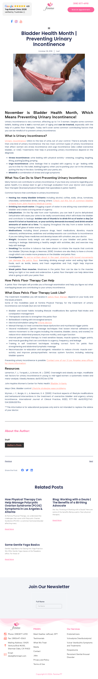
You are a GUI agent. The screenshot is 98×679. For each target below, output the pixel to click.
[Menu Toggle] (49, 28)
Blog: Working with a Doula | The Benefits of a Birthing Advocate (72, 503)
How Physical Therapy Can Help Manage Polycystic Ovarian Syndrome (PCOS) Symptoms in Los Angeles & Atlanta (23, 506)
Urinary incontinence (15, 141)
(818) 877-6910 (81, 3)
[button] (22, 470)
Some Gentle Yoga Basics (22, 545)
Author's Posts (14, 445)
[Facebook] (12, 22)
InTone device (45, 322)
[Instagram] (16, 22)
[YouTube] (21, 22)
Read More (9, 529)
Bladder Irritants (59, 383)
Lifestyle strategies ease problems (49, 388)
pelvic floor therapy (58, 297)
